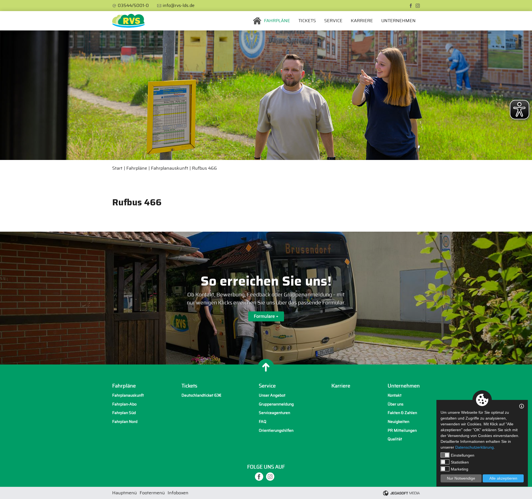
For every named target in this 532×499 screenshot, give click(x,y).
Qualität (395, 439)
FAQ (262, 422)
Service (333, 21)
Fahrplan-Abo (124, 404)
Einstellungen (462, 455)
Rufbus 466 (204, 168)
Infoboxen (178, 493)
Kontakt (394, 395)
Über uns (395, 404)
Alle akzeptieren (503, 478)
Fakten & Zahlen (402, 413)
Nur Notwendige (461, 478)
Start (117, 168)
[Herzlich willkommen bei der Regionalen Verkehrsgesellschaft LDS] (128, 20)
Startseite (257, 21)
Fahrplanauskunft (169, 168)
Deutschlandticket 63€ (201, 395)
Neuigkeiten (398, 422)
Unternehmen (398, 21)
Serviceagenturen (274, 413)
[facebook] (411, 6)
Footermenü (152, 493)
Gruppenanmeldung (276, 404)
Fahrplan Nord (124, 422)
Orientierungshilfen (276, 430)
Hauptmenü (124, 493)
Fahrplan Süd (124, 413)
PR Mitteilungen (402, 430)
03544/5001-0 (133, 5)
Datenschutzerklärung (474, 447)
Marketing (459, 469)
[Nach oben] (266, 367)
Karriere (362, 21)
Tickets (307, 21)
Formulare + (266, 316)
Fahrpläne (277, 21)
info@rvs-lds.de (179, 5)
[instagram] (418, 6)
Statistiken (460, 462)
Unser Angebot (272, 395)
